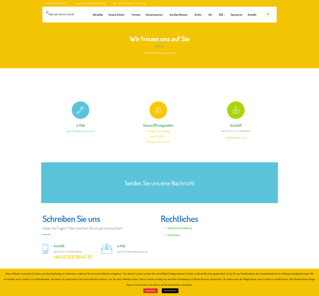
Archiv (198, 14)
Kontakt (252, 14)
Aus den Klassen (179, 14)
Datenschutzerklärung (179, 228)
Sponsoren (236, 14)
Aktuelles (98, 14)
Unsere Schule (116, 14)
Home (147, 53)
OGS (221, 14)
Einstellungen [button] (150, 291)
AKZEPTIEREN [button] (170, 291)
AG (210, 14)
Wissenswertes (154, 14)
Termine (135, 14)
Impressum (173, 234)
